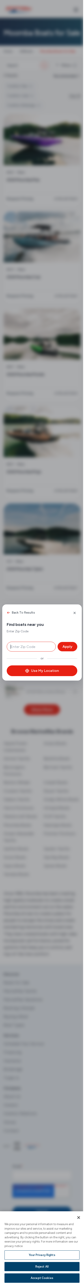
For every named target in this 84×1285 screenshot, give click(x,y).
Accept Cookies (42, 1278)
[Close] (79, 1217)
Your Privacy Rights (42, 1255)
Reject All (42, 1266)
